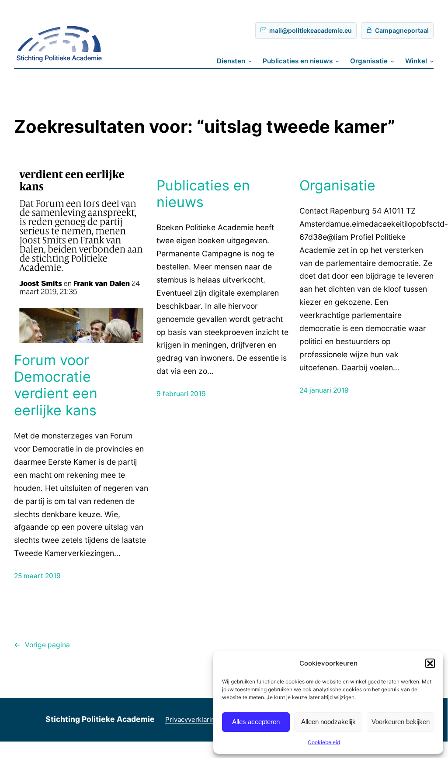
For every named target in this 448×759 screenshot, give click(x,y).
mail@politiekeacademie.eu (310, 30)
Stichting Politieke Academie (100, 719)
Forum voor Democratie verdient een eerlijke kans (55, 385)
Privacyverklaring (192, 719)
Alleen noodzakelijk (328, 721)
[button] (430, 663)
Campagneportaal (402, 30)
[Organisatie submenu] (392, 61)
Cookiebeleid (324, 742)
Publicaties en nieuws (203, 193)
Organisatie (337, 185)
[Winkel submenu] (432, 61)
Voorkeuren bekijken (401, 721)
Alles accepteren (256, 721)
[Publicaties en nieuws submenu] (337, 61)
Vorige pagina (42, 645)
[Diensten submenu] (250, 61)
